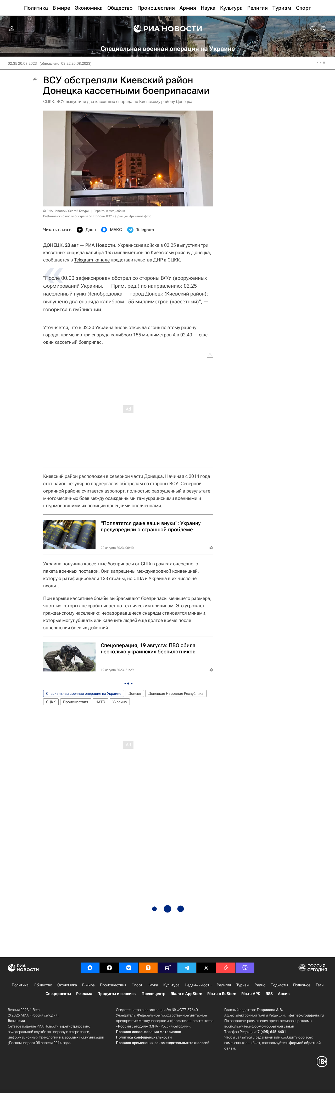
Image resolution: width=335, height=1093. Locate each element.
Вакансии (16, 1021)
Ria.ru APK (250, 993)
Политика (20, 985)
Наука (153, 985)
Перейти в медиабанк (109, 211)
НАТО (100, 702)
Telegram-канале (92, 260)
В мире (88, 985)
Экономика (67, 985)
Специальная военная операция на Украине (83, 693)
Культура (171, 985)
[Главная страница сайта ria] (167, 29)
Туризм (242, 985)
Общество (43, 985)
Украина (120, 702)
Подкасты (279, 985)
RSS (269, 993)
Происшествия (75, 702)
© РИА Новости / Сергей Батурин (67, 211)
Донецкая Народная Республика (176, 693)
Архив (283, 993)
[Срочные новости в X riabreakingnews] (225, 968)
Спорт (137, 985)
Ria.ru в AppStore (186, 993)
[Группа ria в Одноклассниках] (148, 968)
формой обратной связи (273, 1026)
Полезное (301, 985)
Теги (319, 985)
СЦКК (51, 702)
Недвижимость (198, 985)
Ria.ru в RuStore (221, 993)
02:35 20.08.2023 (22, 63)
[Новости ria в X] (206, 968)
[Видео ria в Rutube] (167, 968)
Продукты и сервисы (116, 993)
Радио (260, 985)
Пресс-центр (153, 993)
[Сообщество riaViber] (245, 968)
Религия (224, 985)
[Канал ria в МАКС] (90, 968)
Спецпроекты (58, 993)
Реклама (84, 993)
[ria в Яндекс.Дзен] (109, 968)
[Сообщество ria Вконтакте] (128, 968)
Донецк (135, 693)
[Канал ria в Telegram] (186, 968)
